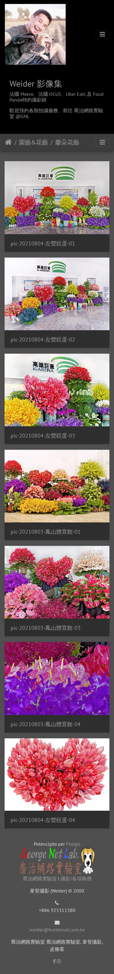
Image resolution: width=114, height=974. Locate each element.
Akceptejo (8, 142)
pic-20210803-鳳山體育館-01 (46, 532)
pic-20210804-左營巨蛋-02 (43, 339)
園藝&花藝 (33, 142)
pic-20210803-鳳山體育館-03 (46, 628)
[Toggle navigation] (102, 34)
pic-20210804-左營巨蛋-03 (43, 435)
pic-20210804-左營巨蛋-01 (43, 243)
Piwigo (73, 844)
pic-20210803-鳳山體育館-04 (46, 724)
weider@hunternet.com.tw (57, 930)
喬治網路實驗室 (40, 878)
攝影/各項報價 (76, 878)
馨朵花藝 (67, 142)
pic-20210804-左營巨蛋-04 (43, 820)
